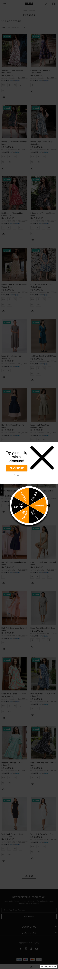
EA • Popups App (48, 966)
